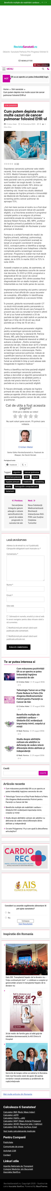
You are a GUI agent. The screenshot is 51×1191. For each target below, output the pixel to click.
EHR (27, 477)
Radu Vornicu (24, 731)
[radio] (15, 416)
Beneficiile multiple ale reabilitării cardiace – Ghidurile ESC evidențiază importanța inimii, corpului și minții (31, 720)
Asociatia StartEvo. (16, 1186)
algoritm (17, 472)
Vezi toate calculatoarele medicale (19, 1131)
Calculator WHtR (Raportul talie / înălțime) (22, 1124)
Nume (10, 585)
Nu (9, 918)
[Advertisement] (25, 25)
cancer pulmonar (32, 472)
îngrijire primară (12, 482)
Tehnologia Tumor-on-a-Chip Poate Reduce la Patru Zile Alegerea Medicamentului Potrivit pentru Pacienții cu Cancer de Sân (31, 696)
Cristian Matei (12, 124)
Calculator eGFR (10, 1115)
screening (39, 482)
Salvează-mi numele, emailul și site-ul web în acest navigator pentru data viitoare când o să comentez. (25, 619)
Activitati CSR (9, 1150)
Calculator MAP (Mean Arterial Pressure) (22, 1121)
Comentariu (12, 554)
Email (10, 595)
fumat (35, 477)
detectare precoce (13, 477)
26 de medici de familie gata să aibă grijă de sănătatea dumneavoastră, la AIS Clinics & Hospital (24, 1036)
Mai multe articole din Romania (17, 1094)
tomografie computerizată (26, 486)
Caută (6, 768)
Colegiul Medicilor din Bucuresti (18, 1169)
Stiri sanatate (11, 105)
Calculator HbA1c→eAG (14, 1118)
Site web (10, 606)
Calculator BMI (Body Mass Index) (19, 1112)
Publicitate (8, 1142)
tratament (10, 491)
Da (9, 913)
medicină (27, 482)
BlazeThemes (41, 1186)
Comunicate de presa (13, 1146)
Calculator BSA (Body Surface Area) (20, 1127)
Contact (7, 1155)
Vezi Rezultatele (25, 924)
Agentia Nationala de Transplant (18, 1166)
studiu (8, 486)
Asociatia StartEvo (11, 1172)
